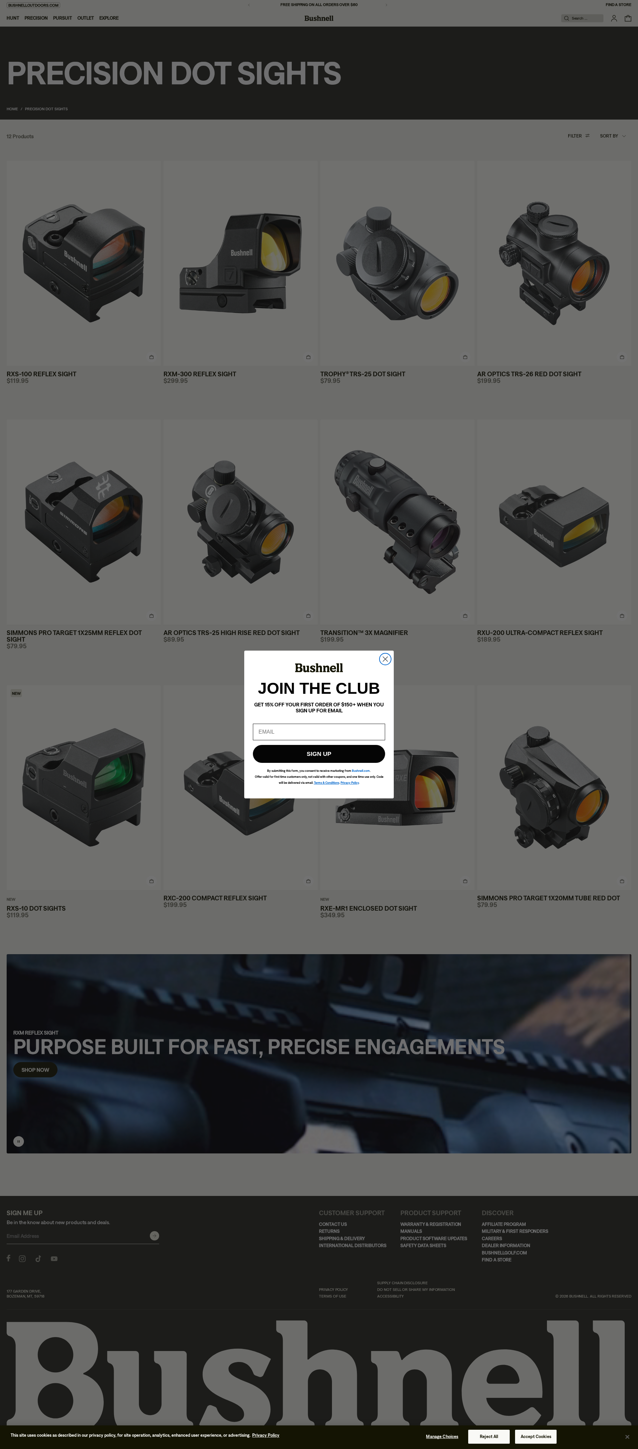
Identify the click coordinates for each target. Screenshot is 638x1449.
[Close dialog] (385, 659)
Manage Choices (442, 1436)
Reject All (489, 1436)
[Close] (627, 1436)
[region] (319, 1437)
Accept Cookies (536, 1436)
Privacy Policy (265, 1435)
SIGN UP (319, 754)
